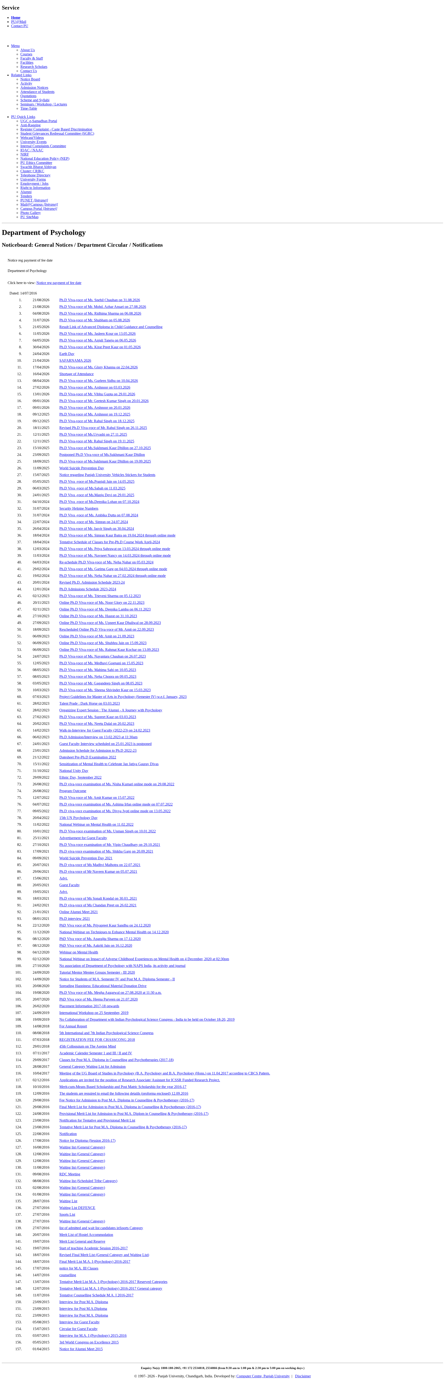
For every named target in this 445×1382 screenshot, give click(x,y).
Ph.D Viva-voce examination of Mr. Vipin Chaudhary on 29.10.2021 (109, 845)
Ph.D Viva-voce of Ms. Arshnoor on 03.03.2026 (94, 387)
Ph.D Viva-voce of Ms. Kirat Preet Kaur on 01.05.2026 (100, 347)
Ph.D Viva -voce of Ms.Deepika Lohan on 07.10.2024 (99, 502)
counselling (67, 1275)
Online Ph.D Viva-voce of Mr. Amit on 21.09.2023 (96, 636)
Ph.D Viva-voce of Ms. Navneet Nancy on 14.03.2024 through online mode (115, 555)
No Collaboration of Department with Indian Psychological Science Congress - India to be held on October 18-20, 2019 (147, 1019)
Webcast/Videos (32, 138)
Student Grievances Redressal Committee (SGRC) (57, 133)
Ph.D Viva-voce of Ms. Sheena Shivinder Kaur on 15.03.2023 (105, 690)
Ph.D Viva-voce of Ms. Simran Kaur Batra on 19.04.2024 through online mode (117, 535)
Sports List (67, 1214)
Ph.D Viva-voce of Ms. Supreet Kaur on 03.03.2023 (97, 717)
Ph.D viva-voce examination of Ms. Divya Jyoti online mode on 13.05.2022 (115, 811)
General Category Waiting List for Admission (92, 1066)
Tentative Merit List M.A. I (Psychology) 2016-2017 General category (110, 1288)
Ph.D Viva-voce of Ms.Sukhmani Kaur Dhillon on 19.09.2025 (105, 461)
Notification (68, 1134)
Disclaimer (303, 1376)
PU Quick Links (23, 117)
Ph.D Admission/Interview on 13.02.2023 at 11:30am (98, 737)
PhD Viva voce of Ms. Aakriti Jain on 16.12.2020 (95, 945)
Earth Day (66, 354)
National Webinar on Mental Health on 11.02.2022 (96, 824)
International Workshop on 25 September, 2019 (93, 1013)
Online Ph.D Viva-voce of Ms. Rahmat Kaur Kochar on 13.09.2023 (109, 650)
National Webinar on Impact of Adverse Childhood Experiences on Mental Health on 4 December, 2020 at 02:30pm (144, 959)
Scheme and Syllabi (34, 100)
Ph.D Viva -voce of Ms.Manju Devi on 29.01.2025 (96, 495)
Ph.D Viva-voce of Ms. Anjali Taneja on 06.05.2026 (97, 340)
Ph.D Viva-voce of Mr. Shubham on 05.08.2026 (94, 320)
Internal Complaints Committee (43, 146)
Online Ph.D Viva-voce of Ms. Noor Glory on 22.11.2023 (101, 603)
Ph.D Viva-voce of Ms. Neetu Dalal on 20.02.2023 (96, 724)
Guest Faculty (69, 885)
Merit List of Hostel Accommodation (86, 1235)
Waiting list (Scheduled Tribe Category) (88, 1181)
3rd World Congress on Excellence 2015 (89, 1342)
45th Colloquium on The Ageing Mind (87, 1046)
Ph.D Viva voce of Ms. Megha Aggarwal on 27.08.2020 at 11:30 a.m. (110, 993)
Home (15, 17)
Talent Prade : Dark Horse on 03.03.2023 (89, 703)
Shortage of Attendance (76, 374)
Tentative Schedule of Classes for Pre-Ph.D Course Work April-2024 (109, 542)
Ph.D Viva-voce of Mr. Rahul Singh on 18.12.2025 (96, 421)
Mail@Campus (39, 204)
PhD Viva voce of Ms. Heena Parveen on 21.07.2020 (98, 999)
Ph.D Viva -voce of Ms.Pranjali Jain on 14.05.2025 (96, 481)
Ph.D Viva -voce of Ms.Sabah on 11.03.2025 (92, 488)
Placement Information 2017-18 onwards (89, 1006)
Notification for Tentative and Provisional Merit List (97, 1120)
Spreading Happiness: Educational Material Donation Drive (102, 986)
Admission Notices (34, 88)
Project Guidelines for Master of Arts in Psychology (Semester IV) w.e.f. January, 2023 (123, 697)
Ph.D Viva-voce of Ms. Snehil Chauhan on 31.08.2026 (99, 300)
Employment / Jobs (34, 184)
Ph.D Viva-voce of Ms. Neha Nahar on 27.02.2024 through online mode (112, 576)
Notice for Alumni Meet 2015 (81, 1349)
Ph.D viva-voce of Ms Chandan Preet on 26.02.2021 (98, 905)
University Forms (33, 179)
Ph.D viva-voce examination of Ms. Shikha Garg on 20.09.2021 (106, 851)
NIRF (24, 154)
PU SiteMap (29, 217)
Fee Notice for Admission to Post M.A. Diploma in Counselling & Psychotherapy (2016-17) (126, 1100)
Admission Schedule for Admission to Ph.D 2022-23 (98, 750)
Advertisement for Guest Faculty (83, 838)
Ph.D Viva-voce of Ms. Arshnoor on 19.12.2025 (94, 414)
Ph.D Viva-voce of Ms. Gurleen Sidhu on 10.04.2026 (98, 381)
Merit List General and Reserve (82, 1241)
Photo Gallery (30, 213)
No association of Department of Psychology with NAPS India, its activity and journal (122, 966)
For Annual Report (73, 1026)
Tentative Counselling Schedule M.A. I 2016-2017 (96, 1295)
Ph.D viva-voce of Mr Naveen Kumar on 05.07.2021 (98, 871)
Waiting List (68, 1201)
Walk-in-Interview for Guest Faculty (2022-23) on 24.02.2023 (104, 730)
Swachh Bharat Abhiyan (38, 167)
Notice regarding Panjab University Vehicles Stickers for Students (107, 475)
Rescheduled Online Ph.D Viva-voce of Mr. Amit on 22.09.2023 (106, 629)
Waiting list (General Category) (82, 1147)
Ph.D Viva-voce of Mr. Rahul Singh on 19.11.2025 (96, 441)
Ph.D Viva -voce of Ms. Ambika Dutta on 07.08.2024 (98, 515)
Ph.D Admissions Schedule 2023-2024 (87, 589)
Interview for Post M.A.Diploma (83, 1309)
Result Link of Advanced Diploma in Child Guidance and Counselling (110, 327)
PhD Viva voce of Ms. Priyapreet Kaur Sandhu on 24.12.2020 (105, 925)
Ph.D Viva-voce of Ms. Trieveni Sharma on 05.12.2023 (100, 596)
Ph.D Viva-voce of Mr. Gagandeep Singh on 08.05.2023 (100, 683)
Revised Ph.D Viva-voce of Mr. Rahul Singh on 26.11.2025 (103, 428)
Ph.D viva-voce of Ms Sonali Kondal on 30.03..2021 (98, 898)
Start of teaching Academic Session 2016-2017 (93, 1248)
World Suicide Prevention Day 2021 (85, 858)
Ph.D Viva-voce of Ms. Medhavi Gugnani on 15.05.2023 (101, 663)
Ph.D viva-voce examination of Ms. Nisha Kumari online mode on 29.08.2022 (116, 784)
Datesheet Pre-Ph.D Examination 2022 (87, 757)
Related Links (21, 75)
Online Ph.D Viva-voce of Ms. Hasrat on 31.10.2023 (98, 616)
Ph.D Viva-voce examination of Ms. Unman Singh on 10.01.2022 (107, 831)
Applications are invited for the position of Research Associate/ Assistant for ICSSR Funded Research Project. (139, 1080)
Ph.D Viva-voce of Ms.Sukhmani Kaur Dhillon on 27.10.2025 (105, 448)
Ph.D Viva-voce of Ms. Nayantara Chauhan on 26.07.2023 (102, 656)
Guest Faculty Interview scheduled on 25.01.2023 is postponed (105, 744)
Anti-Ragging (30, 125)
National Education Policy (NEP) (44, 158)
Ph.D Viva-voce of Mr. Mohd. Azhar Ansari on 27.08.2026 (102, 307)
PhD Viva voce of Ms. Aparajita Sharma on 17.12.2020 (100, 939)
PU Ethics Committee (36, 163)
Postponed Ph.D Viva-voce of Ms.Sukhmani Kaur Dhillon (102, 455)
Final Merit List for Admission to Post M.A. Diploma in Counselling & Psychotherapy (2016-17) (130, 1107)
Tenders (26, 196)
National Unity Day (73, 771)
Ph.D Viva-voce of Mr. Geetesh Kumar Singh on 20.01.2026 (104, 401)
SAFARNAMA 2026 (75, 360)
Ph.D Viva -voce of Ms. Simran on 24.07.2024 (93, 522)
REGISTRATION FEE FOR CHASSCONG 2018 (97, 1040)
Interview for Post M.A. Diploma (83, 1302)
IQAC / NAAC (31, 150)
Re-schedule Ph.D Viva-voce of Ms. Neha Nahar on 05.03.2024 (106, 562)
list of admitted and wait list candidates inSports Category (101, 1228)
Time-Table (28, 108)
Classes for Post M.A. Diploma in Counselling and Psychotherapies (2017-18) (116, 1060)
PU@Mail (18, 22)
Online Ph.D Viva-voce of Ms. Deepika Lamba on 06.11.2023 (105, 609)
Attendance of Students (37, 92)
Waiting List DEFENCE (77, 1208)
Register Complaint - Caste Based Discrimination (56, 129)
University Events (33, 142)
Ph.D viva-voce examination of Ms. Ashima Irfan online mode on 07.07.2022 (116, 804)
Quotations (28, 96)
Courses (26, 54)
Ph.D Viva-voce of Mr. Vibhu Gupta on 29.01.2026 (97, 394)
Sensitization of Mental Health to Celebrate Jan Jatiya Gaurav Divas (109, 764)
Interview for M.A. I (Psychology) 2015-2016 (93, 1335)
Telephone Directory (35, 175)
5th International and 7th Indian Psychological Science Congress (106, 1033)
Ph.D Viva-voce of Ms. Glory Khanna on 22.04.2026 (98, 367)
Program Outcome (72, 791)
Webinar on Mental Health (78, 952)
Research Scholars (33, 67)
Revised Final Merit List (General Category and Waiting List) (104, 1255)
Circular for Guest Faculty (78, 1329)
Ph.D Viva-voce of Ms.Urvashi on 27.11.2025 (93, 434)
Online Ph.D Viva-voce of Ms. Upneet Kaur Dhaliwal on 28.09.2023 (110, 623)
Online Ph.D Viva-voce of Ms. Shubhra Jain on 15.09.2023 (102, 643)
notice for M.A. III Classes (78, 1268)
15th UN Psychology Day (78, 818)
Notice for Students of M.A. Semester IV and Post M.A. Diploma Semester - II (117, 979)
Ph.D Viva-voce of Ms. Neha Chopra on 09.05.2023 (97, 676)
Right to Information (35, 188)
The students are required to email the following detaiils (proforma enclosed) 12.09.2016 (123, 1093)
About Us (27, 50)
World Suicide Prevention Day (81, 468)
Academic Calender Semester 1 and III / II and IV (95, 1053)
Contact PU (19, 26)
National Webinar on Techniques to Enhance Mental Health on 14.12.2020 (114, 932)
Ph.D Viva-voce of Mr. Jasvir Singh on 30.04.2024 (96, 529)
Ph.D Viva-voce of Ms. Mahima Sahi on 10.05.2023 (97, 670)
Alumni (26, 192)
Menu (15, 46)
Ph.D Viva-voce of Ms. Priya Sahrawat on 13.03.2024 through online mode (114, 549)
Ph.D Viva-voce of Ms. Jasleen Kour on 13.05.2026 (97, 334)
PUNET (34, 200)
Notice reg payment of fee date (58, 283)
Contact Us (28, 71)
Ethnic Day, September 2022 (80, 777)
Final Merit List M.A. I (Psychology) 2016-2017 (94, 1262)
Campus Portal (38, 209)
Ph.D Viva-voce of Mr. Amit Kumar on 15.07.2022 (96, 798)
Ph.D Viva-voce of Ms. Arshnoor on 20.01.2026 (94, 407)
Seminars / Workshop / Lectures (43, 104)
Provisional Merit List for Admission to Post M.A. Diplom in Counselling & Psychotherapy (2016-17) (133, 1114)
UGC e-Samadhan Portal (38, 121)
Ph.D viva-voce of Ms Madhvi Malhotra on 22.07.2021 (99, 865)
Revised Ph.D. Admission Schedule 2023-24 (92, 582)
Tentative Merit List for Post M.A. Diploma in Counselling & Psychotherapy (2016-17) (123, 1127)
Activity (26, 83)
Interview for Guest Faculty (79, 1322)
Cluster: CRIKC (32, 171)
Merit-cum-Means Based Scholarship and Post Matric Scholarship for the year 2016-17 (122, 1087)
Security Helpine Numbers (78, 508)
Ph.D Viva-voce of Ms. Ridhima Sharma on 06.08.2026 (100, 313)
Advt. (63, 878)
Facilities (26, 62)
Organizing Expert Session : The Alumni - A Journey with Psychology (110, 710)
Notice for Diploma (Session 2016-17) (87, 1140)
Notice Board (30, 79)
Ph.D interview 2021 (74, 919)
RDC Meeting (69, 1174)
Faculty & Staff (31, 58)
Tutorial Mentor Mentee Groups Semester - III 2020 (97, 972)
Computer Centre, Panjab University (263, 1376)
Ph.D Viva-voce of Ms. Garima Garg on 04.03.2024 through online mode (113, 569)
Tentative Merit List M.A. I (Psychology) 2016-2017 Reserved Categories (113, 1282)
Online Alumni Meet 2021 (78, 912)
